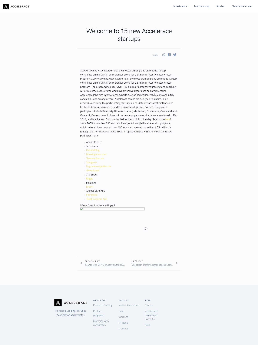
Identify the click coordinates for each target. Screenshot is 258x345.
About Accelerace (241, 6)
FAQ (147, 324)
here (167, 119)
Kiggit (89, 178)
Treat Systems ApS (96, 198)
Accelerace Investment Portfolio (151, 315)
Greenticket (92, 170)
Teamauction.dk (95, 158)
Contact (123, 328)
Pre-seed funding (102, 305)
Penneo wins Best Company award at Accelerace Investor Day (115, 265)
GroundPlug (93, 150)
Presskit (123, 322)
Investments (180, 6)
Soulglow (91, 162)
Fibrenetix (91, 194)
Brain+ (90, 186)
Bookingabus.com (96, 154)
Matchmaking (201, 6)
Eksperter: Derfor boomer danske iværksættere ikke (158, 265)
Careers (123, 316)
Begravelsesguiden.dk (98, 166)
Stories (220, 6)
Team (122, 311)
